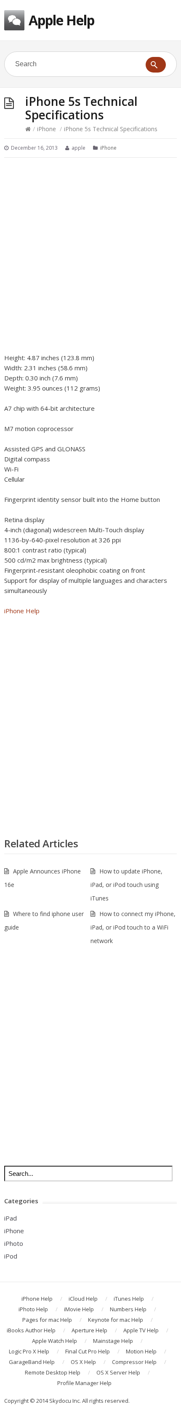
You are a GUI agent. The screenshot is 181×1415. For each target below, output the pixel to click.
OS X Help (83, 1362)
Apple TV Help (141, 1330)
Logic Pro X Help (29, 1351)
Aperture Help (89, 1330)
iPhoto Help (33, 1309)
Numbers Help (128, 1309)
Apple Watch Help (54, 1341)
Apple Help (61, 20)
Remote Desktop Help (52, 1372)
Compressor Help (134, 1362)
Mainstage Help (113, 1341)
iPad (10, 1218)
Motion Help (141, 1351)
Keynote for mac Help (115, 1319)
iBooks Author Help (31, 1330)
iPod (10, 1256)
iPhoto (13, 1243)
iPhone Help (22, 610)
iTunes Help (129, 1298)
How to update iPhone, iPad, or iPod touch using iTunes (126, 884)
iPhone (46, 129)
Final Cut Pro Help (87, 1351)
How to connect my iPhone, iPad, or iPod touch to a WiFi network (133, 927)
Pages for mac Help (47, 1319)
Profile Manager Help (84, 1383)
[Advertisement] (90, 255)
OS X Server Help (118, 1372)
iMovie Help (79, 1309)
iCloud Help (83, 1298)
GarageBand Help (32, 1362)
